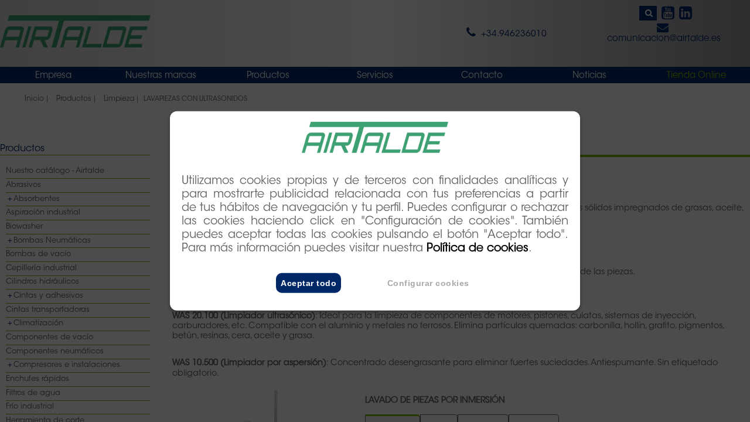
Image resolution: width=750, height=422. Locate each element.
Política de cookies (478, 248)
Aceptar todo (308, 283)
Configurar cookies (428, 283)
